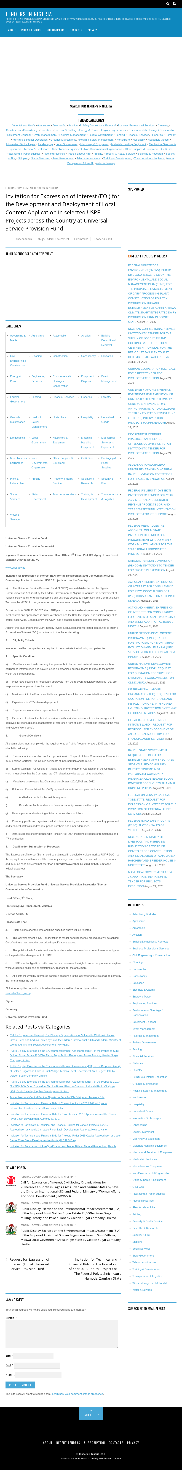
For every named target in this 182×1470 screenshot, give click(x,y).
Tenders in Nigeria (89, 1454)
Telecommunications (88, 158)
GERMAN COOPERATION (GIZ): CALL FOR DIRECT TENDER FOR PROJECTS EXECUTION (151, 373)
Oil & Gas (167, 149)
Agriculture (43, 125)
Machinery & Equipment (94, 144)
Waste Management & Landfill (149, 1283)
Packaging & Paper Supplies (24, 153)
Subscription (56, 30)
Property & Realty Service (120, 153)
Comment (11, 1318)
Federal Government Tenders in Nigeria (32, 188)
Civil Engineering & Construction (18, 360)
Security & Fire (141, 1234)
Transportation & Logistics (149, 158)
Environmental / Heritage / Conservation (152, 130)
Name (9, 1356)
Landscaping (45, 144)
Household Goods (158, 139)
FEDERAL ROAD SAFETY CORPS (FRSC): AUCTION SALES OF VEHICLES (149, 825)
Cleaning (163, 125)
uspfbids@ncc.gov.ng (18, 993)
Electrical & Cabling (65, 130)
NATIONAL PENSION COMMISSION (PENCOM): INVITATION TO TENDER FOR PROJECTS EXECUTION (151, 565)
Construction (13, 130)
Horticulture (123, 139)
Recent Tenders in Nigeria (149, 255)
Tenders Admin (23, 239)
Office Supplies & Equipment (141, 149)
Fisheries (157, 134)
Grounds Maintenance (63, 139)
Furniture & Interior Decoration (30, 139)
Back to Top (91, 1415)
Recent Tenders (31, 30)
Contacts (76, 30)
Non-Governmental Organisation (103, 149)
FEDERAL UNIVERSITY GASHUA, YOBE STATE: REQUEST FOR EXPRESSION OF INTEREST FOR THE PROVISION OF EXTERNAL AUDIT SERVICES (152, 804)
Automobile (58, 125)
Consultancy (30, 130)
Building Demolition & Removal (108, 340)
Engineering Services (113, 130)
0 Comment (81, 239)
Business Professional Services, (137, 125)
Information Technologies (20, 144)
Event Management (45, 134)
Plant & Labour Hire (79, 153)
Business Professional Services (150, 948)
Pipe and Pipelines (54, 153)
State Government (63, 158)
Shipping (23, 158)
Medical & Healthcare (36, 149)
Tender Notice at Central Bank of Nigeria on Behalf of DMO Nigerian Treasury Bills (57, 1097)
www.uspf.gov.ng (15, 567)
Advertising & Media (23, 125)
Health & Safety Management (96, 139)
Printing (97, 153)
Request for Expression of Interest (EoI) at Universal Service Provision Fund (27, 1264)
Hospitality (139, 139)
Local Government (66, 144)
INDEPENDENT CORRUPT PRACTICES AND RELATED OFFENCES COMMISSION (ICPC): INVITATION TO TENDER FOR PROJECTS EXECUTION (149, 444)
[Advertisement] (91, 70)
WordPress (80, 1458)
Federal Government (101, 134)
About (12, 30)
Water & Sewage (105, 163)
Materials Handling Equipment (128, 144)
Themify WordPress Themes (105, 1458)
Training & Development (117, 158)
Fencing (120, 134)
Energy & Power (88, 130)
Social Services (40, 158)
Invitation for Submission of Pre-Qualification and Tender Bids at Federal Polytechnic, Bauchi (63, 1146)
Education (45, 130)
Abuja (41, 239)
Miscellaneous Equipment (67, 149)
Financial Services (138, 134)
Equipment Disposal (19, 134)
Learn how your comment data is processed (77, 1393)
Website (10, 1375)
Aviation (72, 125)
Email (9, 1365)
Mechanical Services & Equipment (108, 442)
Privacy (93, 30)
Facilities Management (72, 134)
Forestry (170, 134)
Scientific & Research (150, 153)
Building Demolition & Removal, (98, 125)
